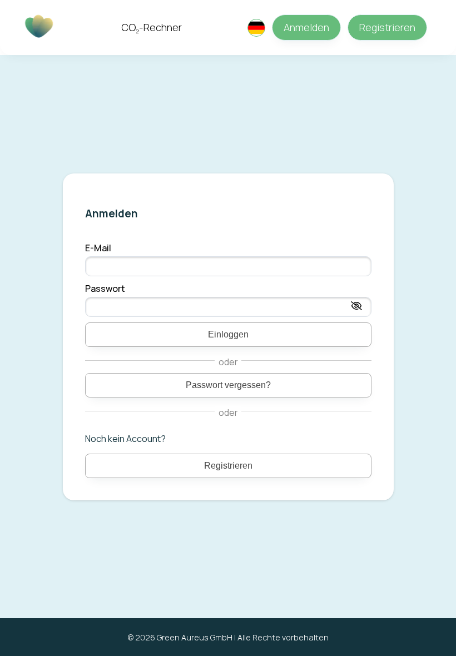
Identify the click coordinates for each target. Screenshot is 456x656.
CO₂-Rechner (151, 27)
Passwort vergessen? (228, 385)
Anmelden (306, 27)
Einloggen (228, 334)
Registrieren (387, 27)
